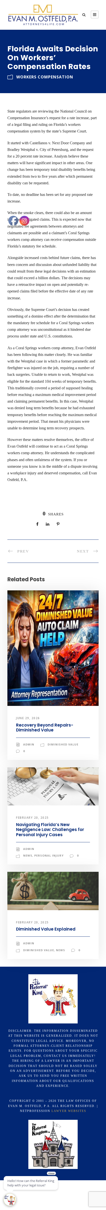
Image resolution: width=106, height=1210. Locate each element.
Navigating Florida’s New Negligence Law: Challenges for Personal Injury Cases (50, 830)
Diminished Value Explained (45, 929)
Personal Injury (49, 855)
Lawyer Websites (69, 1111)
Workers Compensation (44, 77)
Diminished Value (63, 744)
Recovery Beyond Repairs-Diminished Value (44, 727)
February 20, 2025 (32, 818)
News (60, 950)
